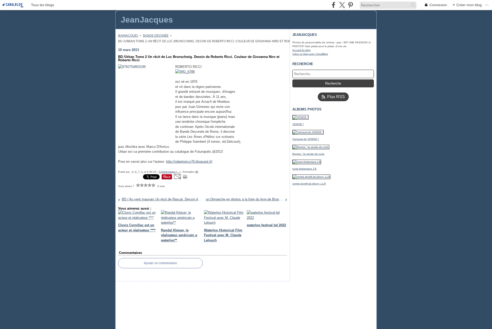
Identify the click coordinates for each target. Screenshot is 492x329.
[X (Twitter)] (342, 5)
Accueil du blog (301, 50)
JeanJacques (128, 35)
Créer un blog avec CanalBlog (310, 54)
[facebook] (333, 5)
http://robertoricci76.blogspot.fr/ (189, 161)
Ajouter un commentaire (160, 263)
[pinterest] (350, 5)
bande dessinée (156, 35)
